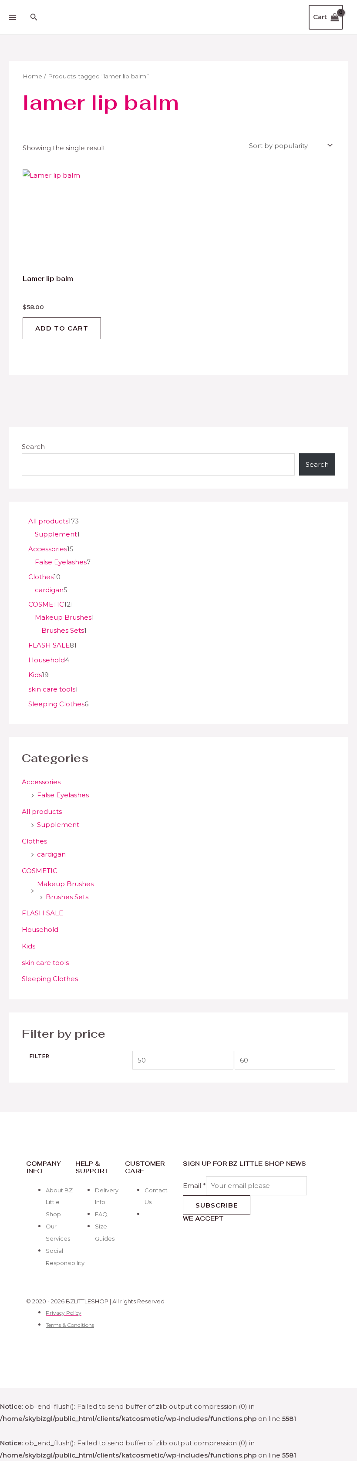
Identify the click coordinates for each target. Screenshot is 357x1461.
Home (32, 76)
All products (42, 811)
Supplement (58, 824)
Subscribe (216, 1205)
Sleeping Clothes (50, 979)
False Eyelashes (63, 795)
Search (33, 446)
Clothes (34, 841)
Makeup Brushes (65, 884)
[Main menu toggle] (12, 17)
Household (40, 929)
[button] (34, 17)
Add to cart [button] (61, 328)
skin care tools (45, 962)
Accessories (41, 782)
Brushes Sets (67, 897)
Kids (28, 946)
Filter (40, 1056)
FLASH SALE (42, 913)
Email (194, 1185)
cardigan (51, 854)
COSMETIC (39, 871)
